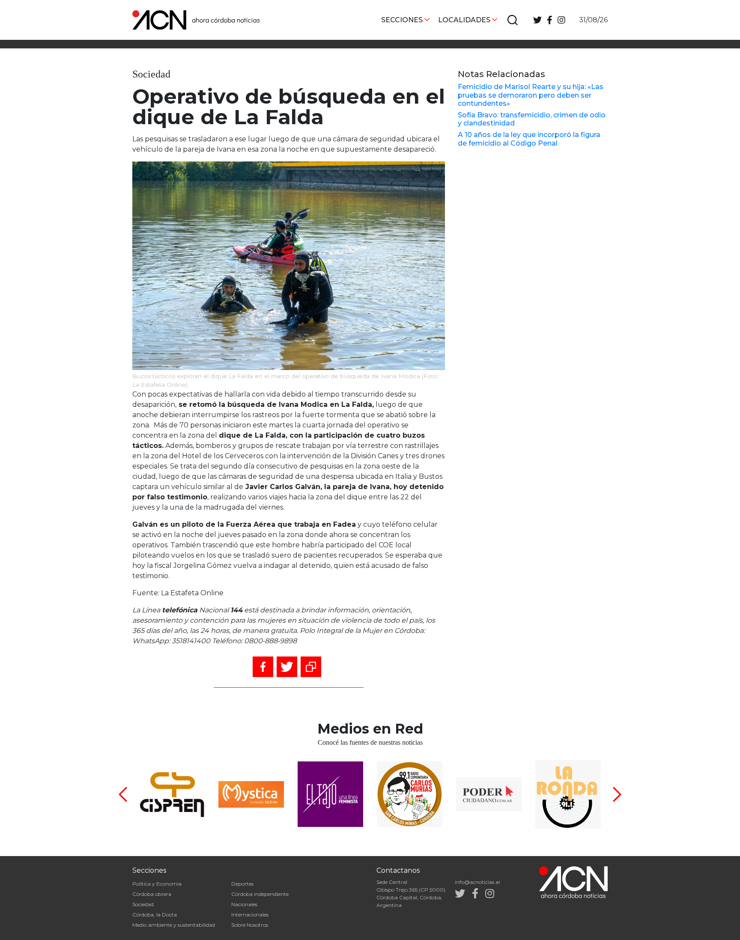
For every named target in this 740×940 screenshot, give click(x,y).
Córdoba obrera (151, 894)
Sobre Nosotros (249, 925)
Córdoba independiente (260, 894)
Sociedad (143, 904)
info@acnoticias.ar (478, 882)
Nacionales (244, 904)
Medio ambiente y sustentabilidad (173, 925)
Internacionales (250, 914)
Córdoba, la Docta (154, 914)
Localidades (464, 20)
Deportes (242, 883)
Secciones (402, 20)
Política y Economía (157, 883)
